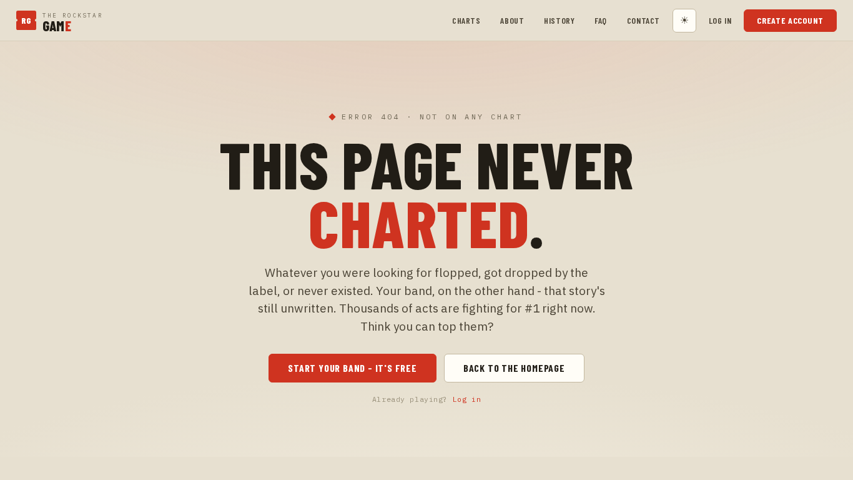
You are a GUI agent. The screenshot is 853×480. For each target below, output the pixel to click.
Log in (720, 20)
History (559, 20)
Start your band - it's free (352, 368)
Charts (466, 20)
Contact (643, 20)
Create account (790, 20)
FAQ (600, 20)
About (512, 20)
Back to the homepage (514, 368)
